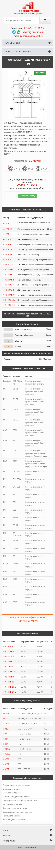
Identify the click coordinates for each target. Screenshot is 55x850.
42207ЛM (7, 244)
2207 (5, 744)
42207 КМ (7, 249)
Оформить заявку (27, 196)
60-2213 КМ (8, 651)
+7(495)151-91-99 (34, 28)
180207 (6, 749)
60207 (6, 769)
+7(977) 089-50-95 (32, 32)
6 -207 (6, 724)
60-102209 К (9, 646)
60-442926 (8, 667)
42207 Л (7, 239)
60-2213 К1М (9, 672)
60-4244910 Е (9, 687)
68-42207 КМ (9, 305)
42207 (6, 223)
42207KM (7, 229)
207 (5, 734)
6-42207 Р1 (8, 275)
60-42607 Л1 (9, 656)
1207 (5, 739)
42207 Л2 (7, 254)
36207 (6, 759)
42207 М (7, 234)
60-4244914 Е (9, 692)
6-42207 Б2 (8, 280)
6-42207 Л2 (8, 290)
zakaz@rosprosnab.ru (31, 35)
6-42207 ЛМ (8, 285)
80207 (6, 764)
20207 (6, 729)
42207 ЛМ (7, 259)
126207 (6, 754)
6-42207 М (8, 269)
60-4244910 (8, 682)
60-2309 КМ (8, 677)
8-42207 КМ (8, 295)
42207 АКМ (8, 264)
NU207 (6, 719)
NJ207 (6, 713)
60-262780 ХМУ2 (11, 661)
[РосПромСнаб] (28, 8)
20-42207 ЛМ (9, 300)
